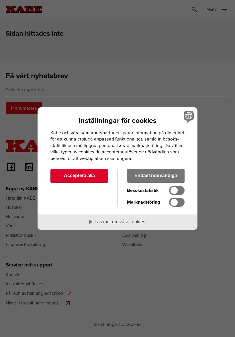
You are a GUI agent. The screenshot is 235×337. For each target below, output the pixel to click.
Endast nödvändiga (155, 175)
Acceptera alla (79, 175)
